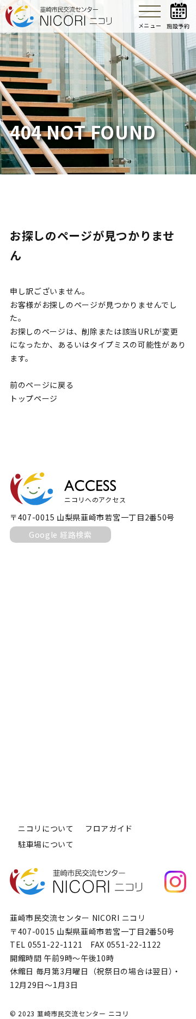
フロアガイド (109, 828)
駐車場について (46, 844)
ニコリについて (46, 828)
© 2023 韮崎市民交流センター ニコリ (69, 1013)
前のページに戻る (42, 384)
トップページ (34, 398)
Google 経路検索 (60, 534)
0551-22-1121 (55, 944)
